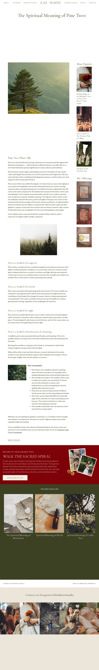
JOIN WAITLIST (15, 478)
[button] (6, 3)
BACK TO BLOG (14, 440)
